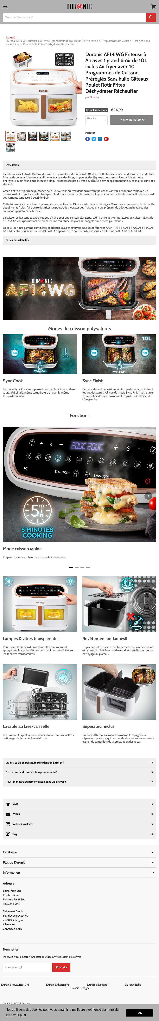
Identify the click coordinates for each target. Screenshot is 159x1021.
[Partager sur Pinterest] (106, 139)
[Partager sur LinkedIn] (100, 139)
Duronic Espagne (105, 984)
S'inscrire (61, 967)
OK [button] (140, 1012)
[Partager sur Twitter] (94, 139)
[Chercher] (151, 17)
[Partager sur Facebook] (87, 139)
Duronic (94, 97)
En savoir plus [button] (16, 1015)
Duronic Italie (141, 984)
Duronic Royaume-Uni (23, 984)
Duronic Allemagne (66, 984)
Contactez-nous (12, 929)
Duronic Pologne (79, 988)
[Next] (148, 496)
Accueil (10, 37)
